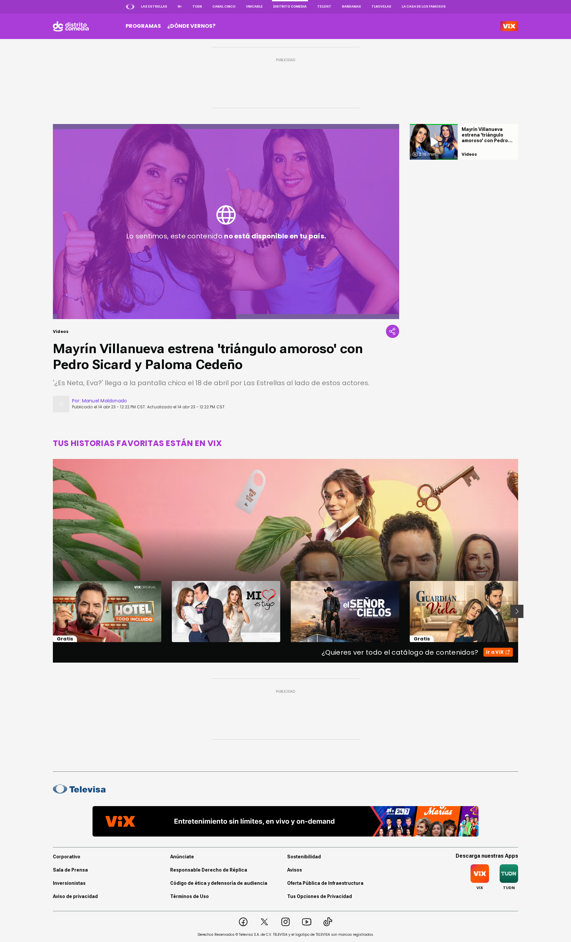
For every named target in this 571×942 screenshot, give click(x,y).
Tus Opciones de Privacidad (319, 896)
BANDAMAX (351, 6)
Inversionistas (69, 883)
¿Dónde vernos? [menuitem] (191, 26)
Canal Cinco (224, 6)
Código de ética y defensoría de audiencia (218, 883)
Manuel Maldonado (104, 401)
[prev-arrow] (49, 611)
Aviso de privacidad (75, 896)
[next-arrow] (516, 611)
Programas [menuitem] (143, 26)
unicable (254, 6)
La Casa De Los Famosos (424, 6)
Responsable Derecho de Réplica (208, 870)
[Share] (392, 331)
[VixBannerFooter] (285, 821)
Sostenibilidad (304, 856)
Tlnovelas (381, 6)
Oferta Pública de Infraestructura (325, 883)
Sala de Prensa (70, 870)
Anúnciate (182, 856)
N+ (180, 6)
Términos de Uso (189, 896)
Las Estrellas (154, 6)
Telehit (324, 6)
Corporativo (66, 856)
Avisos (294, 870)
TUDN (197, 6)
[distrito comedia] (71, 26)
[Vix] (509, 26)
